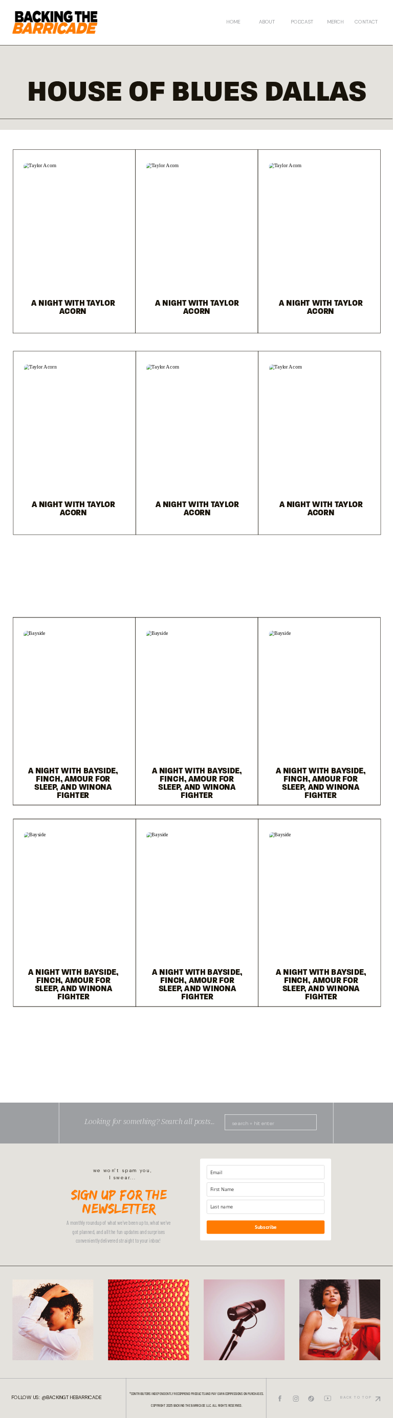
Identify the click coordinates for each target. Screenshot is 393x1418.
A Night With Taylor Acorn (196, 308)
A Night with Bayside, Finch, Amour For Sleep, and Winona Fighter (197, 783)
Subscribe (266, 1227)
